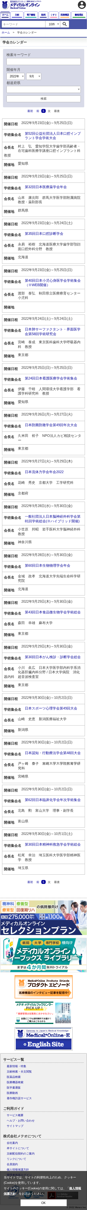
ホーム (6, 32)
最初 (30, 110)
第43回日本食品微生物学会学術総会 (53, 612)
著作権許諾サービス (19, 1098)
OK (43, 1203)
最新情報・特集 (16, 1066)
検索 (44, 98)
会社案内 (12, 1143)
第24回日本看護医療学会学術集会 (51, 378)
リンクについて (16, 1159)
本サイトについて (18, 1148)
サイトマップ (15, 1126)
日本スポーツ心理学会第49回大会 (51, 708)
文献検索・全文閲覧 (19, 1071)
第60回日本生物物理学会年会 (47, 565)
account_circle (82, 5)
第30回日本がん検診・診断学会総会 (53, 657)
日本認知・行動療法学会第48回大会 (53, 753)
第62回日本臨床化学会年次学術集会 (53, 800)
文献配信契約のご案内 (21, 1153)
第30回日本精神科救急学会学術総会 (53, 844)
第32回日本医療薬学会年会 (46, 187)
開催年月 (13, 70)
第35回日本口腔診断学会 (44, 233)
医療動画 (12, 1093)
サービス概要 (15, 1115)
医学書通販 (14, 1087)
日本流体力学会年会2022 (44, 472)
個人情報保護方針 (18, 1169)
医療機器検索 (15, 1082)
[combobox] (23, 24)
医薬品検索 (14, 1077)
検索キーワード (18, 55)
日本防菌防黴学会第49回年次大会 (51, 425)
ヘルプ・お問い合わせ (21, 1120)
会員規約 (12, 1164)
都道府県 (13, 83)
